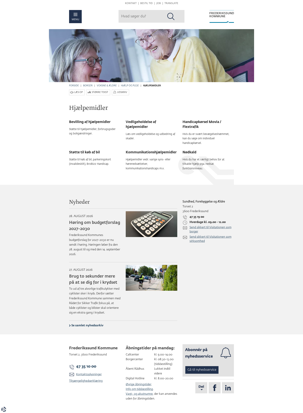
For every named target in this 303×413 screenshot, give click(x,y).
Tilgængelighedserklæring (86, 381)
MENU (75, 19)
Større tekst (100, 92)
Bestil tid (146, 3)
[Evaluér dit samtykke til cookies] (3, 409)
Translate (171, 3)
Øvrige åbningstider (138, 384)
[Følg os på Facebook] (215, 387)
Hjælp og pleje (130, 86)
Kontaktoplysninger (89, 374)
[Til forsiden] (221, 16)
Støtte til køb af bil (84, 152)
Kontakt (131, 3)
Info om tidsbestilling (139, 389)
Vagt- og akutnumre (139, 394)
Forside (74, 86)
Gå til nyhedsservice (201, 369)
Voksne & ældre (107, 86)
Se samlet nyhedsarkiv (87, 325)
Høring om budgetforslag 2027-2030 (94, 226)
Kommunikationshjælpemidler (151, 152)
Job (158, 3)
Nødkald (189, 152)
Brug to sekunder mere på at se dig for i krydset (93, 279)
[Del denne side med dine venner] (201, 387)
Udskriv (122, 92)
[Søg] (171, 16)
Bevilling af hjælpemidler (89, 122)
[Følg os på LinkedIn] (228, 387)
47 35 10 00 (86, 366)
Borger (88, 86)
